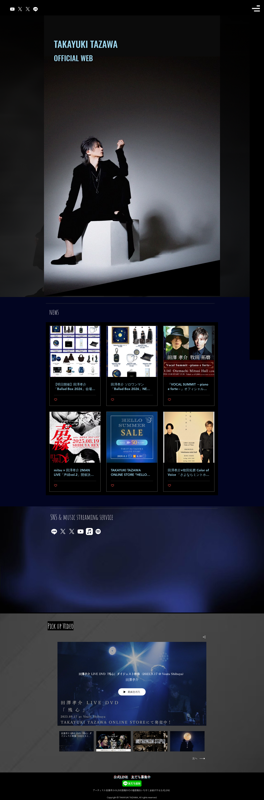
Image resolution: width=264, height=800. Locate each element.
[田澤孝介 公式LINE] (35, 9)
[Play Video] (76, 741)
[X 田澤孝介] (28, 9)
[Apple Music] (89, 531)
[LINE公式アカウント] (54, 531)
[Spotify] (98, 531)
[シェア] (202, 637)
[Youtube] (80, 531)
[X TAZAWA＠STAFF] (71, 531)
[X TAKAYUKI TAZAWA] (62, 531)
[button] (255, 8)
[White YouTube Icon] (12, 9)
